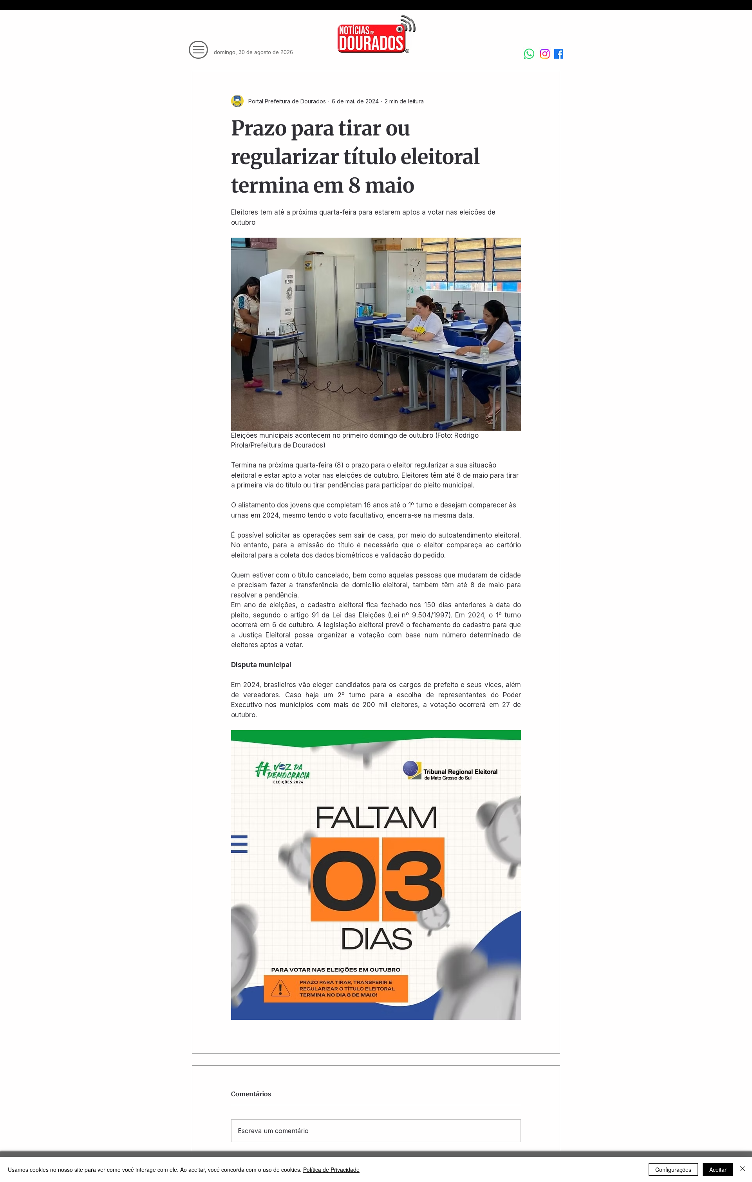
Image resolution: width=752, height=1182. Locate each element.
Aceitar (718, 1169)
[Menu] (198, 50)
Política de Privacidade (331, 1169)
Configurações (673, 1169)
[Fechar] (742, 1169)
